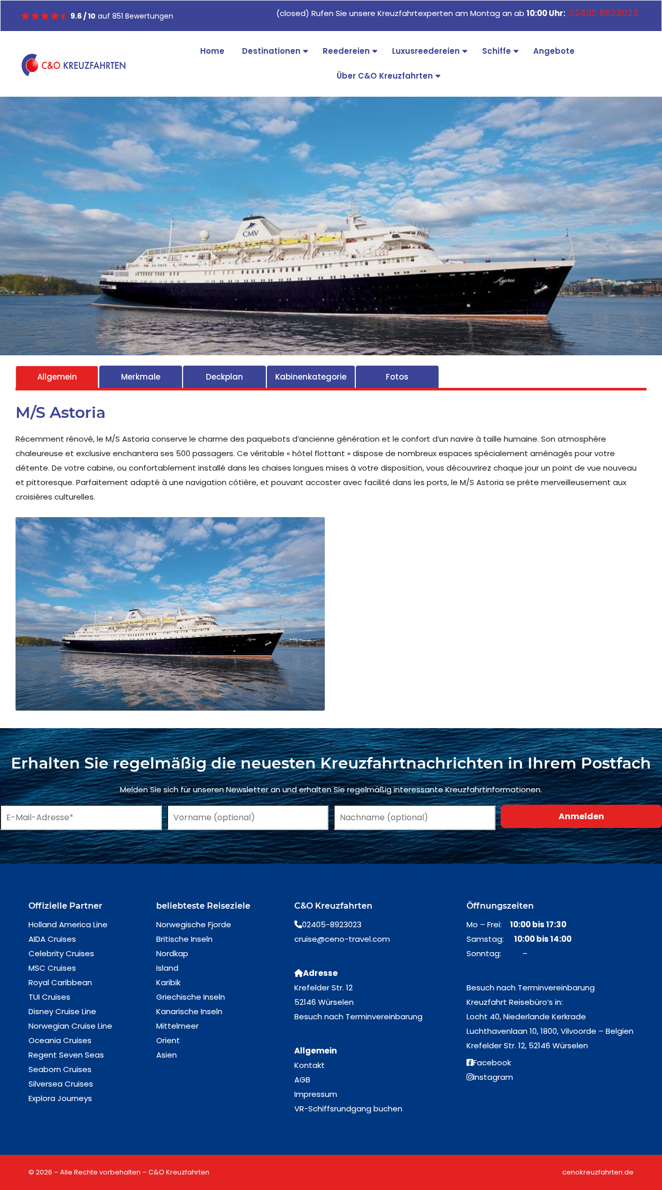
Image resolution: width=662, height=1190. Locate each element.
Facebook (492, 1062)
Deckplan (224, 376)
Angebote (554, 51)
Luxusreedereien (426, 51)
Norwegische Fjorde (193, 924)
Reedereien (346, 51)
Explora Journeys (60, 1098)
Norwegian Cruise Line (70, 1025)
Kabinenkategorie (311, 376)
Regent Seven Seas (66, 1054)
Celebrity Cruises (61, 953)
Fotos (397, 376)
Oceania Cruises (60, 1040)
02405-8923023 (332, 924)
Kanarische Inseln (189, 1011)
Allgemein (57, 376)
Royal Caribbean (60, 982)
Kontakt (309, 1065)
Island (167, 967)
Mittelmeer (177, 1025)
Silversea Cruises (60, 1083)
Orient (168, 1040)
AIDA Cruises (52, 938)
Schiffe (496, 51)
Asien (166, 1054)
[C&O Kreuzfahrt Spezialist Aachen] (73, 65)
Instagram (493, 1077)
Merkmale (140, 376)
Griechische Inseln (190, 996)
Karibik (168, 982)
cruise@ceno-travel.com (342, 938)
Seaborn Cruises (60, 1069)
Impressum (315, 1094)
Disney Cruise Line (62, 1011)
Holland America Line (68, 924)
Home (212, 51)
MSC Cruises (52, 967)
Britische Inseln (184, 938)
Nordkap (172, 953)
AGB (302, 1079)
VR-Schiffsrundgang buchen (348, 1108)
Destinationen (271, 51)
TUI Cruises (49, 996)
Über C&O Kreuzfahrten (385, 75)
